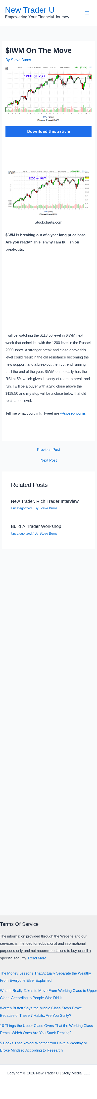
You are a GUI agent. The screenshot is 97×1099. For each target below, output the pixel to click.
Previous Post (48, 450)
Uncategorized (21, 508)
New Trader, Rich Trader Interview (45, 501)
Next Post (49, 460)
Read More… (39, 958)
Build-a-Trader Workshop (36, 526)
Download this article (48, 131)
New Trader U (29, 9)
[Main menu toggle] (87, 13)
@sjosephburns (73, 413)
